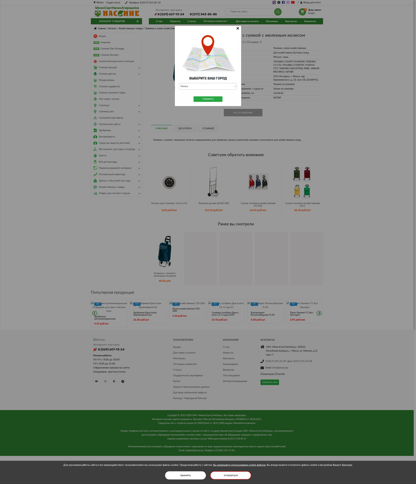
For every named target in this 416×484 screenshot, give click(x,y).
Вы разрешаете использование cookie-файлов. (239, 465)
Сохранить (208, 99)
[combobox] (208, 86)
